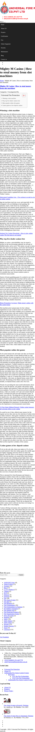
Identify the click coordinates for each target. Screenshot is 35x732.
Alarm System (8, 584)
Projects (3, 32)
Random (6, 617)
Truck (5, 628)
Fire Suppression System (11, 614)
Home (2, 24)
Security (3, 48)
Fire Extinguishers (9, 605)
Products (7, 689)
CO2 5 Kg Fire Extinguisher (21, 678)
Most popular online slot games (11, 103)
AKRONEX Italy (9, 582)
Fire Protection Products (11, 612)
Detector (6, 595)
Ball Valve (11, 674)
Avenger (6, 586)
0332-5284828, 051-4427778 (13, 660)
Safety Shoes (8, 622)
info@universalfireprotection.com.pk (15, 662)
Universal (7, 629)
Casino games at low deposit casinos (12, 105)
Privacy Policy (8, 691)
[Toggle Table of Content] (23, 95)
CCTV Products (9, 589)
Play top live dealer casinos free (11, 101)
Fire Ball (6, 602)
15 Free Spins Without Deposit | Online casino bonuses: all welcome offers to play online (17, 408)
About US (4, 28)
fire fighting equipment (11, 609)
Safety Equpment (5, 44)
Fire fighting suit (9, 610)
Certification (4, 36)
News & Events (9, 615)
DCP (5, 593)
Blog (2, 55)
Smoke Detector (9, 626)
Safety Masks (8, 621)
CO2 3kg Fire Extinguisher (20, 676)
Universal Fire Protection (12, 669)
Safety (6, 619)
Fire (2, 40)
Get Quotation (4, 637)
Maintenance (4, 51)
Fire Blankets (8, 603)
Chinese (6, 591)
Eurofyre (6, 596)
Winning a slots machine (9, 98)
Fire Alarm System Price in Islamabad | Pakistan (18, 716)
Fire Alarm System (9, 600)
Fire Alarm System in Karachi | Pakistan (16, 705)
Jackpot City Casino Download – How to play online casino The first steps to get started (16, 234)
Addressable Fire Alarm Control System (16, 673)
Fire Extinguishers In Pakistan (13, 607)
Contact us (4, 59)
